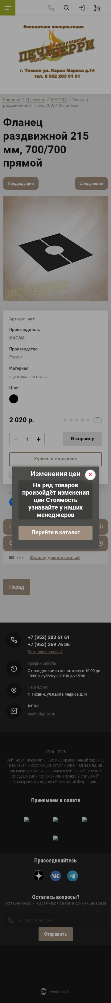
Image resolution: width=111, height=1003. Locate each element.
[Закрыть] (90, 475)
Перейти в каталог (55, 532)
